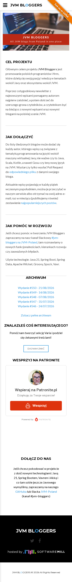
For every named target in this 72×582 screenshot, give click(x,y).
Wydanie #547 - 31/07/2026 (36, 301)
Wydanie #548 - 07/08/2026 (36, 297)
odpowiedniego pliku (22, 172)
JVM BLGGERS (26, 5)
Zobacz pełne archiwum (36, 315)
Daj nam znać (36, 348)
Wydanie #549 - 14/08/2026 (36, 292)
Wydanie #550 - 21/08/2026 (36, 287)
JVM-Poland (49, 491)
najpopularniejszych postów (38, 203)
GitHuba (21, 491)
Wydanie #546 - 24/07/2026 (36, 306)
